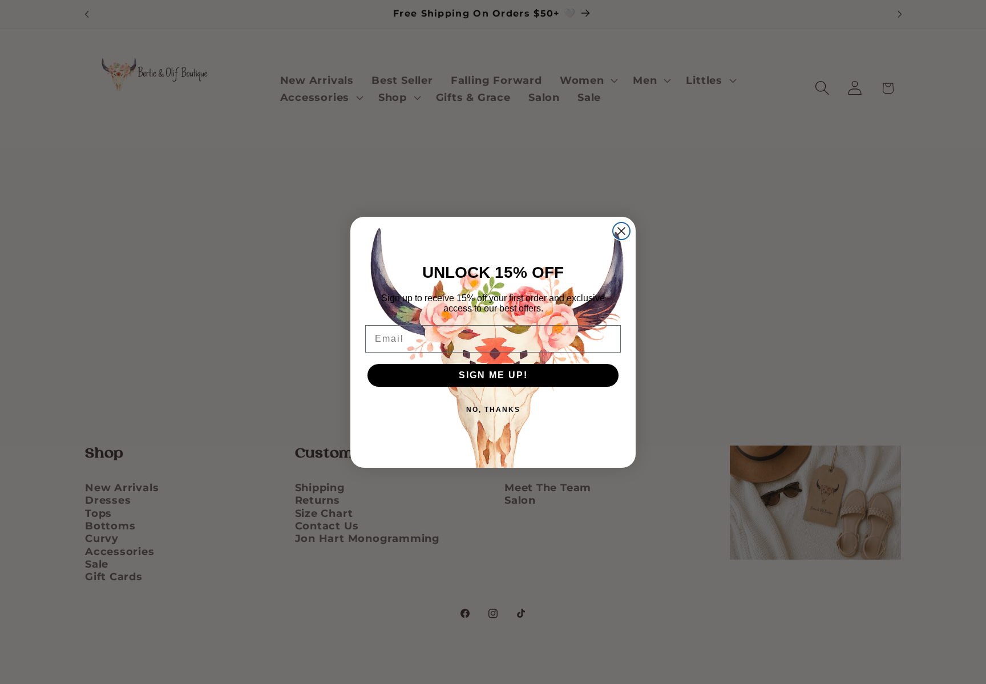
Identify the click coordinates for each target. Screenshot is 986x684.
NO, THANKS (493, 410)
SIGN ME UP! (493, 375)
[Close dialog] (621, 231)
